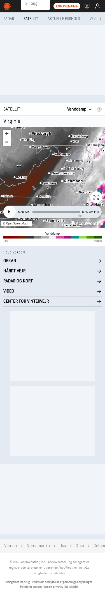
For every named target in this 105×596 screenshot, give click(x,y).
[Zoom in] (7, 134)
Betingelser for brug (18, 582)
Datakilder (71, 587)
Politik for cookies (31, 587)
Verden (10, 545)
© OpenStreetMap (15, 223)
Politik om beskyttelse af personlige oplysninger (62, 582)
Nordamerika (38, 545)
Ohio (80, 545)
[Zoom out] (7, 142)
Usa (62, 545)
